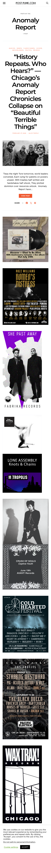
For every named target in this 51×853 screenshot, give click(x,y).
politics (28, 50)
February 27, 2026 (19, 133)
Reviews (36, 50)
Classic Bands (29, 48)
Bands (19, 48)
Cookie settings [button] (11, 847)
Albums (12, 48)
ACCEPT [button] (25, 847)
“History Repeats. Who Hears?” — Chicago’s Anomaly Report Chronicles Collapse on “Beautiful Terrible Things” (25, 91)
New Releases (17, 50)
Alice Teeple (34, 133)
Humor (39, 48)
